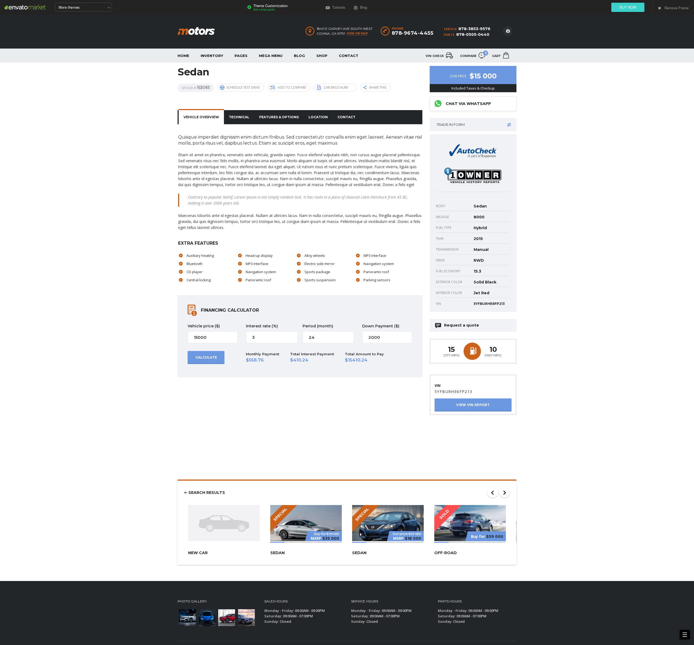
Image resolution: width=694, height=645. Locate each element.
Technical (239, 117)
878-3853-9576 (474, 28)
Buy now (627, 7)
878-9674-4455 (412, 33)
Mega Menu (270, 55)
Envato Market (25, 7)
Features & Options (279, 117)
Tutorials (338, 7)
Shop (321, 55)
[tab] (201, 117)
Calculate (206, 357)
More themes (69, 7)
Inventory (212, 55)
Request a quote (461, 325)
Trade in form (450, 124)
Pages (241, 55)
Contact (348, 55)
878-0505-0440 (472, 34)
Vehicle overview (201, 117)
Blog (299, 55)
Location (318, 117)
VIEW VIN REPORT (473, 405)
